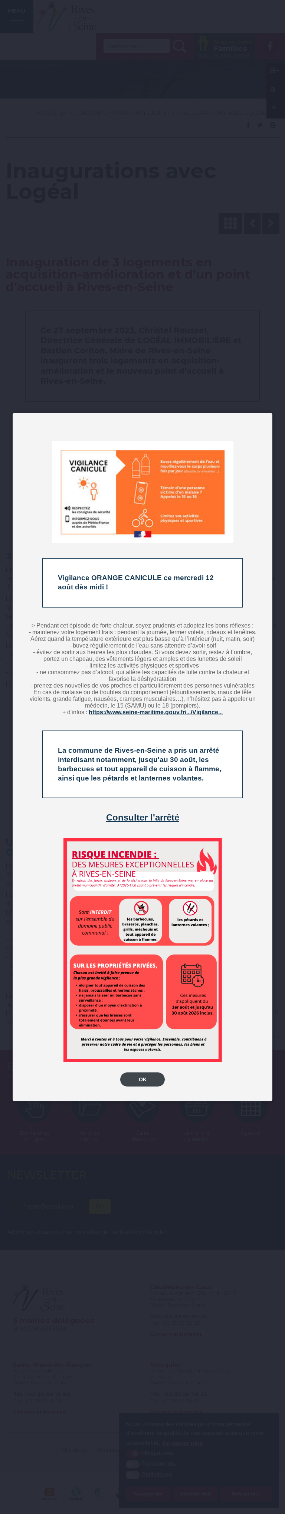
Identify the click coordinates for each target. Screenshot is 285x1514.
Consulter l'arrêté (142, 817)
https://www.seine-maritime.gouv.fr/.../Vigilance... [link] (156, 712)
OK (143, 1079)
